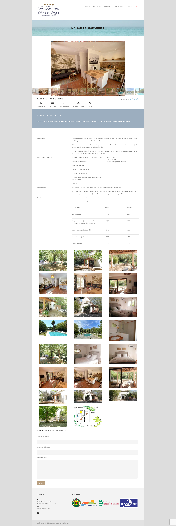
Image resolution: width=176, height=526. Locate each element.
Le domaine (86, 6)
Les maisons (96, 6)
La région (107, 6)
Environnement (118, 6)
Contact (129, 6)
